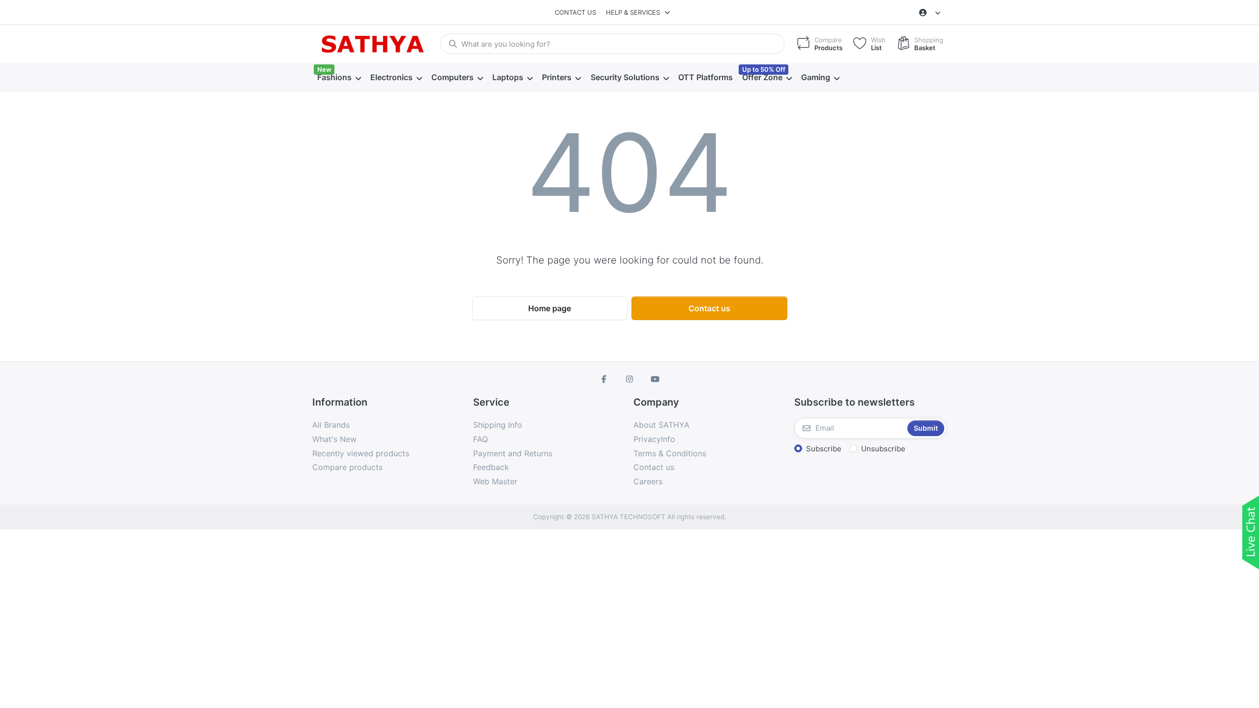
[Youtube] (655, 379)
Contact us (575, 12)
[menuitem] (338, 77)
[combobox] (612, 43)
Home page (549, 308)
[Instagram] (629, 379)
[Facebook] (604, 379)
